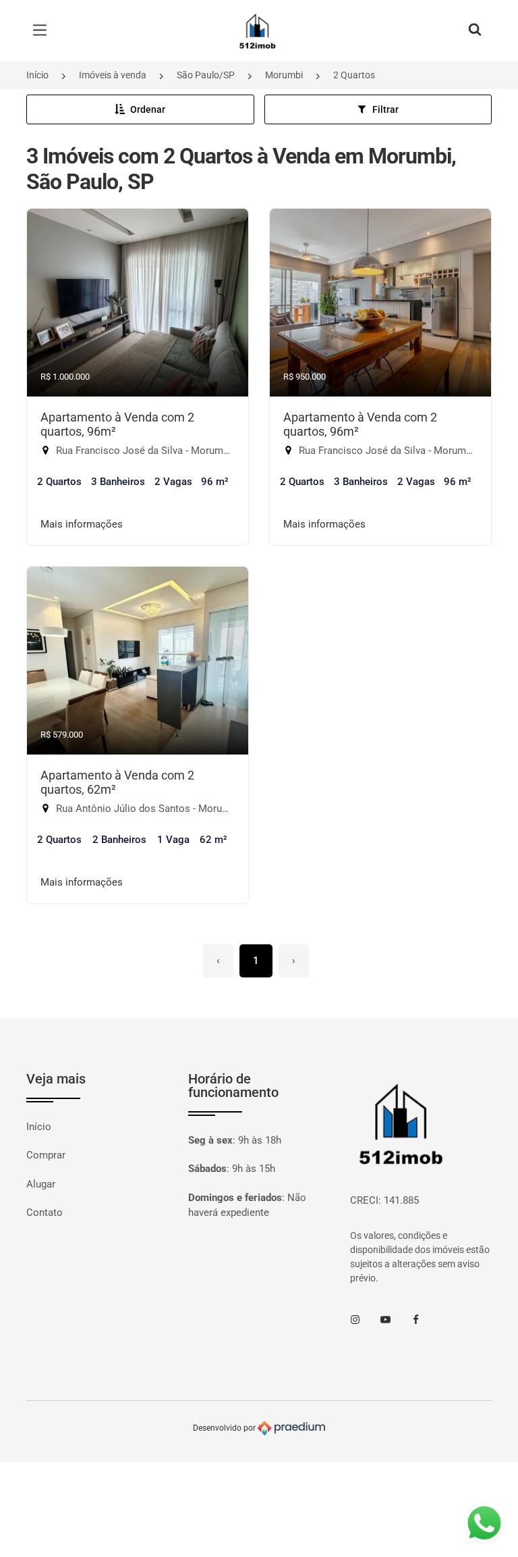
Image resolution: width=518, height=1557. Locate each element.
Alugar (40, 1184)
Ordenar (147, 109)
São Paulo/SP (206, 75)
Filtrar (385, 109)
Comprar (45, 1155)
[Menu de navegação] (43, 30)
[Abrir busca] (474, 30)
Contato (44, 1212)
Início (37, 75)
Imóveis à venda (112, 75)
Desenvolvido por (225, 1427)
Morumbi (284, 75)
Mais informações (81, 524)
